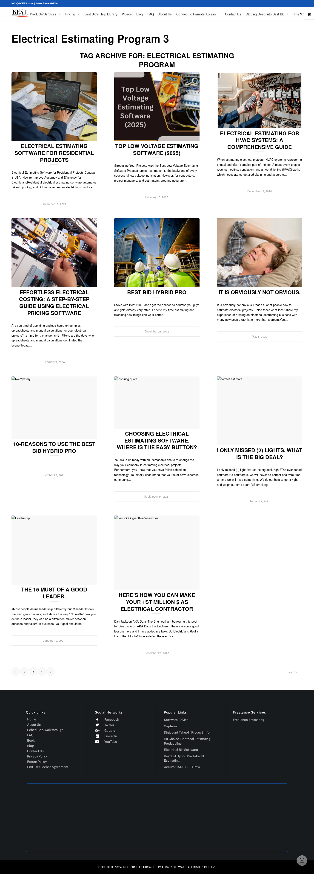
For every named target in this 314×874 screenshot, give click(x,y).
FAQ (150, 14)
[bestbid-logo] (26, 13)
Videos (127, 14)
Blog (139, 14)
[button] (302, 860)
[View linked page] (54, 106)
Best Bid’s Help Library (100, 14)
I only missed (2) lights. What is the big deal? (259, 453)
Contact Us (233, 14)
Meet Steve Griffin (47, 3)
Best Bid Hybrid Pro (156, 292)
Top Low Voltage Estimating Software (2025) (156, 149)
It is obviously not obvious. (259, 292)
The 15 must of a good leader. (54, 593)
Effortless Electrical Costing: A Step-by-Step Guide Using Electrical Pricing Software (54, 302)
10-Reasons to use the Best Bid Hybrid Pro (54, 447)
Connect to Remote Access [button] (196, 14)
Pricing (70, 14)
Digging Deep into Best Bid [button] (265, 14)
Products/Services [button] (43, 14)
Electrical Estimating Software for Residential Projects (54, 152)
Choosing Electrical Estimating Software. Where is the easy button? (157, 440)
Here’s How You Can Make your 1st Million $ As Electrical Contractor (157, 601)
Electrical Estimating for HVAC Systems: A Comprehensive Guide (259, 140)
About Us (165, 14)
